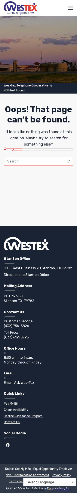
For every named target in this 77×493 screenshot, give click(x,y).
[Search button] (69, 161)
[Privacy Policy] (61, 475)
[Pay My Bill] (39, 404)
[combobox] (34, 161)
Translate (61, 489)
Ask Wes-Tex (24, 383)
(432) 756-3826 (16, 326)
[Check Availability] (39, 410)
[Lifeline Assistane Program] (39, 416)
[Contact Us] (39, 422)
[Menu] (70, 7)
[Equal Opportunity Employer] (52, 469)
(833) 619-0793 (16, 337)
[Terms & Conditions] (22, 482)
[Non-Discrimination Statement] (27, 475)
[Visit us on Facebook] (8, 445)
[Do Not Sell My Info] (18, 469)
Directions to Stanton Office (26, 275)
